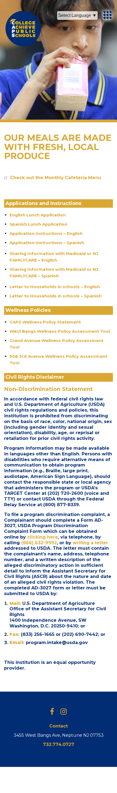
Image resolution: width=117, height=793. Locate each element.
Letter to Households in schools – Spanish (55, 295)
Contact (58, 726)
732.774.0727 (58, 744)
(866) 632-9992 (39, 542)
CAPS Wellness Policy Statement (45, 322)
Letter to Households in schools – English (55, 286)
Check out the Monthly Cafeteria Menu (55, 177)
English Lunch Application (38, 214)
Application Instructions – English (46, 233)
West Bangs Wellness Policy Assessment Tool (60, 331)
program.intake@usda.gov (57, 642)
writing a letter (90, 542)
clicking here (42, 537)
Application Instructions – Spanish (47, 242)
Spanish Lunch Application (38, 224)
